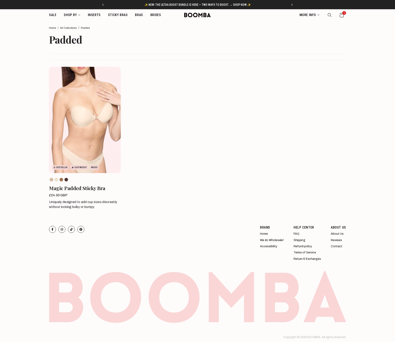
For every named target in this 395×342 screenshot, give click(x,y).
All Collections (68, 28)
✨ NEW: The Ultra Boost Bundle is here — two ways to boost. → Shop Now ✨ (197, 4)
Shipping (299, 240)
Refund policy (303, 246)
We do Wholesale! (272, 240)
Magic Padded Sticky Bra (77, 188)
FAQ (296, 233)
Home (52, 28)
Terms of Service (305, 252)
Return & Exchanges (307, 258)
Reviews (336, 240)
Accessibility (268, 246)
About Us (337, 233)
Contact (336, 246)
